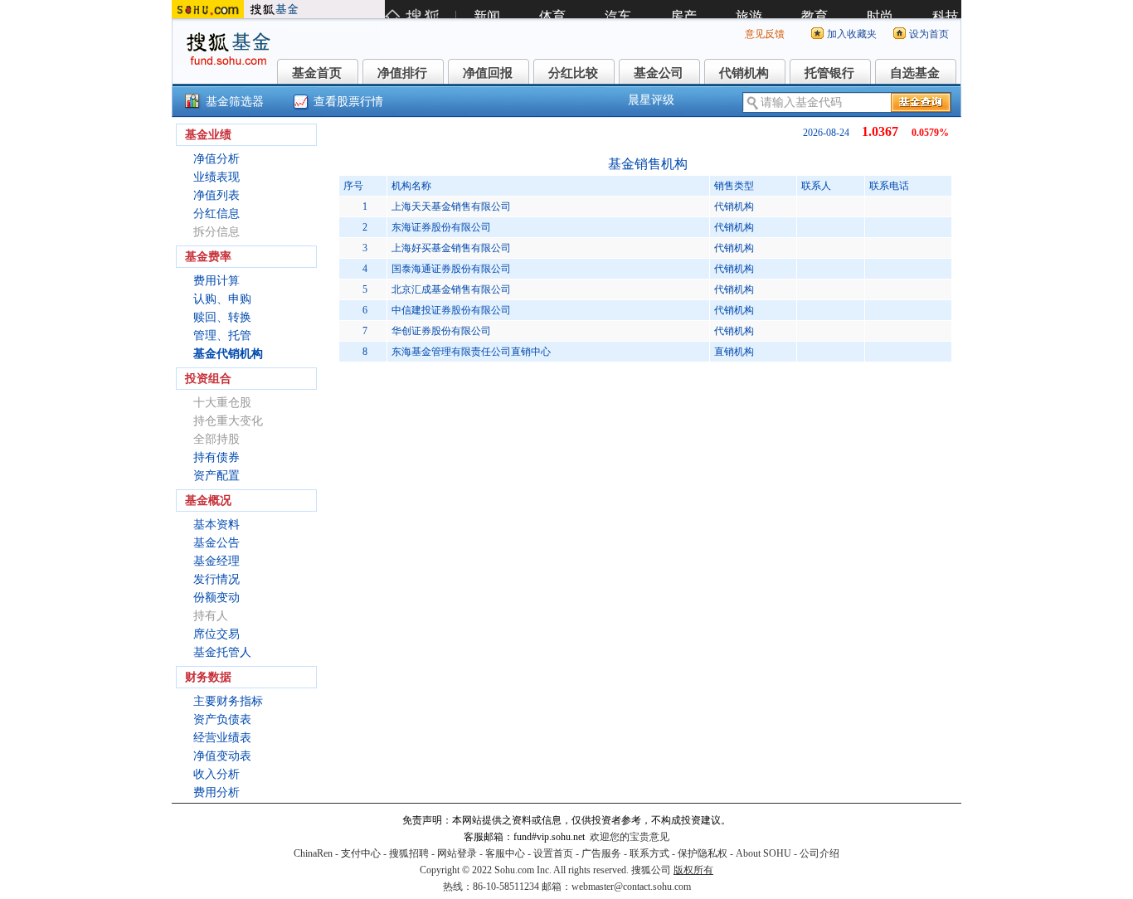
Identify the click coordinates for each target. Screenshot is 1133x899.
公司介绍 (819, 853)
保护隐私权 (702, 853)
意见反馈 (765, 34)
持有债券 (216, 457)
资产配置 (216, 475)
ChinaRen (313, 853)
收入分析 (216, 774)
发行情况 (216, 579)
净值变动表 (222, 756)
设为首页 (929, 34)
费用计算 (216, 281)
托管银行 (829, 73)
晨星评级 (651, 100)
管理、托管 (222, 335)
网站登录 (457, 853)
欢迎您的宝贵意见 (629, 837)
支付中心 (361, 853)
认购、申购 (222, 299)
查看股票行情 (348, 101)
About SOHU (763, 853)
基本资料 (216, 524)
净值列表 (216, 195)
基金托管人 (222, 652)
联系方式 (649, 853)
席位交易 (216, 634)
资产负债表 (222, 719)
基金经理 (216, 561)
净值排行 (402, 73)
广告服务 (601, 853)
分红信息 (216, 213)
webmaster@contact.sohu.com (631, 886)
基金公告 (216, 543)
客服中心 (505, 853)
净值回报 (488, 73)
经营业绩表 (222, 737)
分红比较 (573, 73)
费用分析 (216, 792)
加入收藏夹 (852, 34)
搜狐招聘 (409, 853)
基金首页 (317, 73)
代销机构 (744, 73)
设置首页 (553, 853)
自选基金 (915, 73)
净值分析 (216, 159)
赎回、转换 (222, 317)
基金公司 (658, 73)
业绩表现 (216, 177)
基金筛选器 (235, 101)
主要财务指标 (228, 701)
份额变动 (216, 597)
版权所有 (693, 870)
